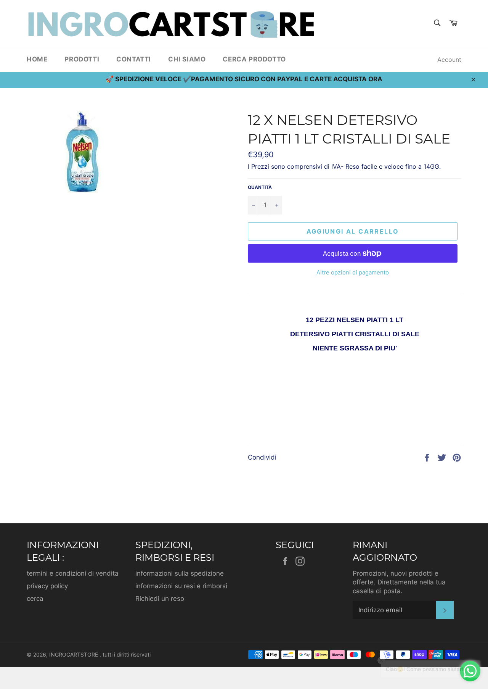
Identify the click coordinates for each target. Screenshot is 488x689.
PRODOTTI (81, 59)
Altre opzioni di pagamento (352, 272)
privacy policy (47, 586)
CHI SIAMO (186, 59)
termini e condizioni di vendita (73, 573)
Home (37, 59)
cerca (35, 598)
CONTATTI (133, 59)
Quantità (260, 187)
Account (449, 59)
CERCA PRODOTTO (254, 59)
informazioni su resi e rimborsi (181, 586)
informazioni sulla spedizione (179, 573)
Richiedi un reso (159, 598)
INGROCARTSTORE (74, 655)
